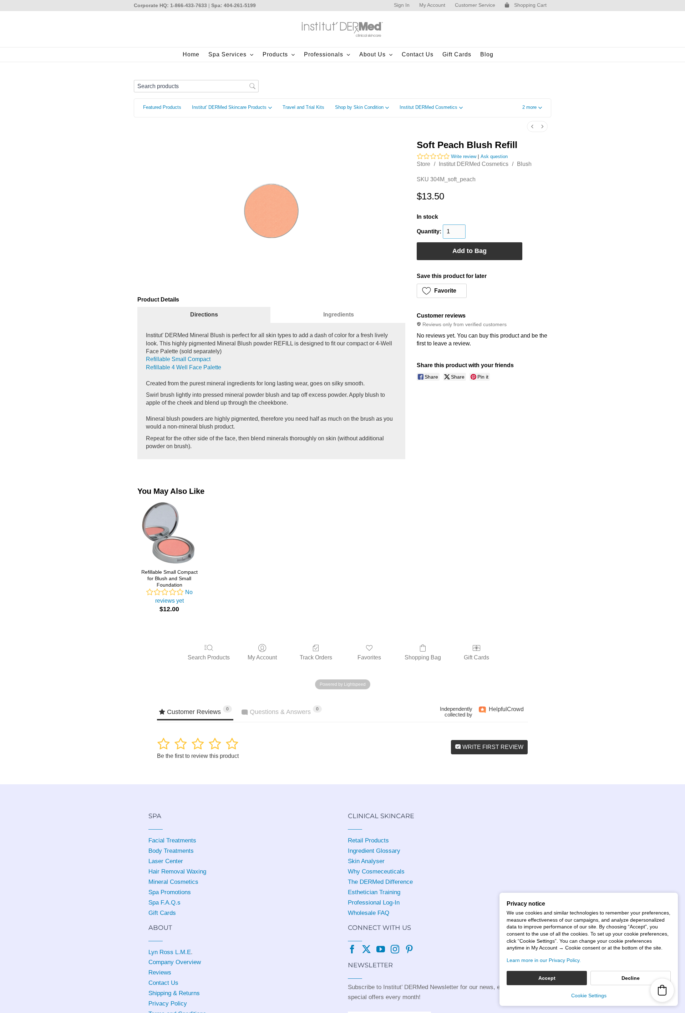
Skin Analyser (366, 861)
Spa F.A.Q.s (164, 902)
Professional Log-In (374, 902)
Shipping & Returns (174, 993)
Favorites (369, 657)
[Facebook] (352, 949)
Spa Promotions (169, 892)
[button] (532, 108)
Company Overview (174, 962)
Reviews (159, 972)
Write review (463, 156)
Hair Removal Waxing (177, 871)
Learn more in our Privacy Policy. (544, 960)
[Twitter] (366, 949)
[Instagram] (395, 949)
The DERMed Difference (380, 881)
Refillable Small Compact (178, 359)
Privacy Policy (167, 1003)
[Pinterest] (409, 949)
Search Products (209, 657)
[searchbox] (196, 86)
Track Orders (316, 657)
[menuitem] (532, 126)
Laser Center (165, 861)
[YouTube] (380, 949)
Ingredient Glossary (374, 850)
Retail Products (368, 840)
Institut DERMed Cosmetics (473, 164)
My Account (262, 657)
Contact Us (163, 982)
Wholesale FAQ (368, 913)
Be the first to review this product (198, 756)
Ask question (494, 156)
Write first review (492, 747)
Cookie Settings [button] (589, 995)
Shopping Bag (423, 657)
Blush (524, 164)
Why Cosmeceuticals (376, 871)
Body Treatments (171, 850)
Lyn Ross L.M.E (169, 952)
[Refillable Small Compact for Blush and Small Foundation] (169, 532)
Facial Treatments (172, 840)
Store (423, 164)
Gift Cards (476, 657)
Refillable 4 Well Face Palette (183, 367)
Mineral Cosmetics (173, 881)
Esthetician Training (374, 892)
